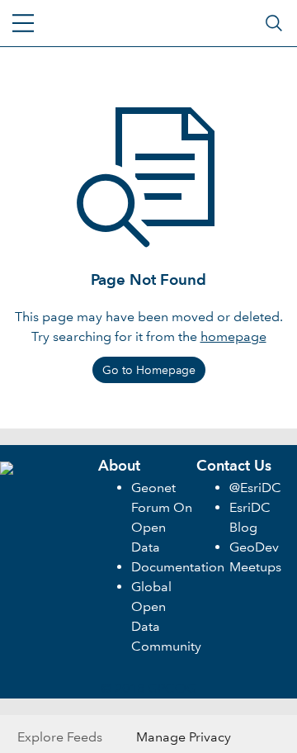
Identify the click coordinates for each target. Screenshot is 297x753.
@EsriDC (255, 487)
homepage (233, 336)
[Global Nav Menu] (23, 23)
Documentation (177, 567)
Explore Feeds (59, 737)
